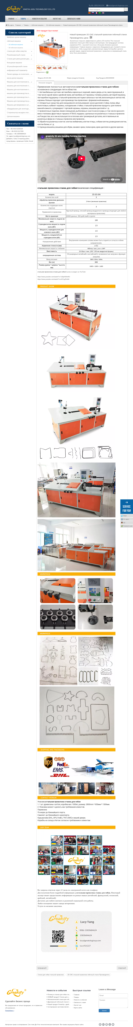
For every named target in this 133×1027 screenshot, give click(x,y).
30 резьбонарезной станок (17, 66)
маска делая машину (15, 78)
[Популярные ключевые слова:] (126, 9)
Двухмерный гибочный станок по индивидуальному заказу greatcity (70, 1002)
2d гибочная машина (16, 44)
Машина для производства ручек (19, 101)
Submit (104, 1010)
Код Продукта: (101, 78)
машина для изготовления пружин (20, 86)
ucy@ (16, 136)
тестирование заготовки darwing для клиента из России (66, 1007)
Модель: (41, 78)
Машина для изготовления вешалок (20, 82)
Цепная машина (13, 116)
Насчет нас (57, 18)
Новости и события (39, 18)
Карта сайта (78, 1008)
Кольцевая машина (14, 63)
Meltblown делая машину (16, 37)
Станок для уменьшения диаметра (20, 59)
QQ (124, 522)
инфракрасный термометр (17, 70)
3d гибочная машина (16, 47)
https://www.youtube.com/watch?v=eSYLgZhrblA (53, 279)
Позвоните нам (127, 526)
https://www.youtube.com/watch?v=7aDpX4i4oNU (54, 277)
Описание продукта (45, 83)
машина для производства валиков (20, 93)
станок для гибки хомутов (17, 51)
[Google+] (103, 1024)
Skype (125, 516)
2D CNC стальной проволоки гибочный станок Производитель (88, 975)
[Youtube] (113, 1024)
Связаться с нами (73, 18)
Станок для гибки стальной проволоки (51, 975)
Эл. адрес (126, 519)
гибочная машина (14, 41)
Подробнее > (9, 1010)
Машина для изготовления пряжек (20, 89)
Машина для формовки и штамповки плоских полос (20, 105)
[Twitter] (109, 1024)
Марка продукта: (72, 78)
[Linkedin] (106, 1024)
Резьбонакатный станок (16, 55)
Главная (11, 18)
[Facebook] (100, 1024)
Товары (23, 18)
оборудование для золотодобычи (20, 109)
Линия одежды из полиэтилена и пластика (20, 74)
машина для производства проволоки (20, 97)
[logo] (31, 9)
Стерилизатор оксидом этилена (19, 112)
